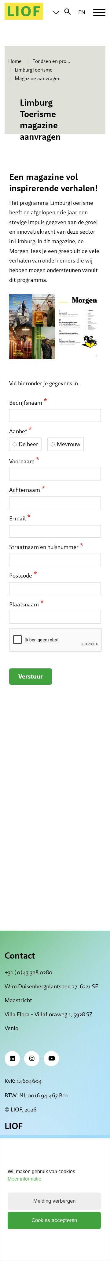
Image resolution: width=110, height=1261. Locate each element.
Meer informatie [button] (24, 1178)
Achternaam (24, 489)
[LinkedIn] (12, 1058)
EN (81, 12)
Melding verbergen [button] (54, 1201)
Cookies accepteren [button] (54, 1220)
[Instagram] (31, 1058)
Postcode (20, 575)
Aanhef (18, 430)
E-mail (17, 518)
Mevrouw (68, 444)
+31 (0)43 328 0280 (28, 972)
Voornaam (22, 461)
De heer (28, 444)
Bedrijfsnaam (25, 402)
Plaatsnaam (24, 604)
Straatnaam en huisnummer (44, 546)
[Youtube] (51, 1058)
